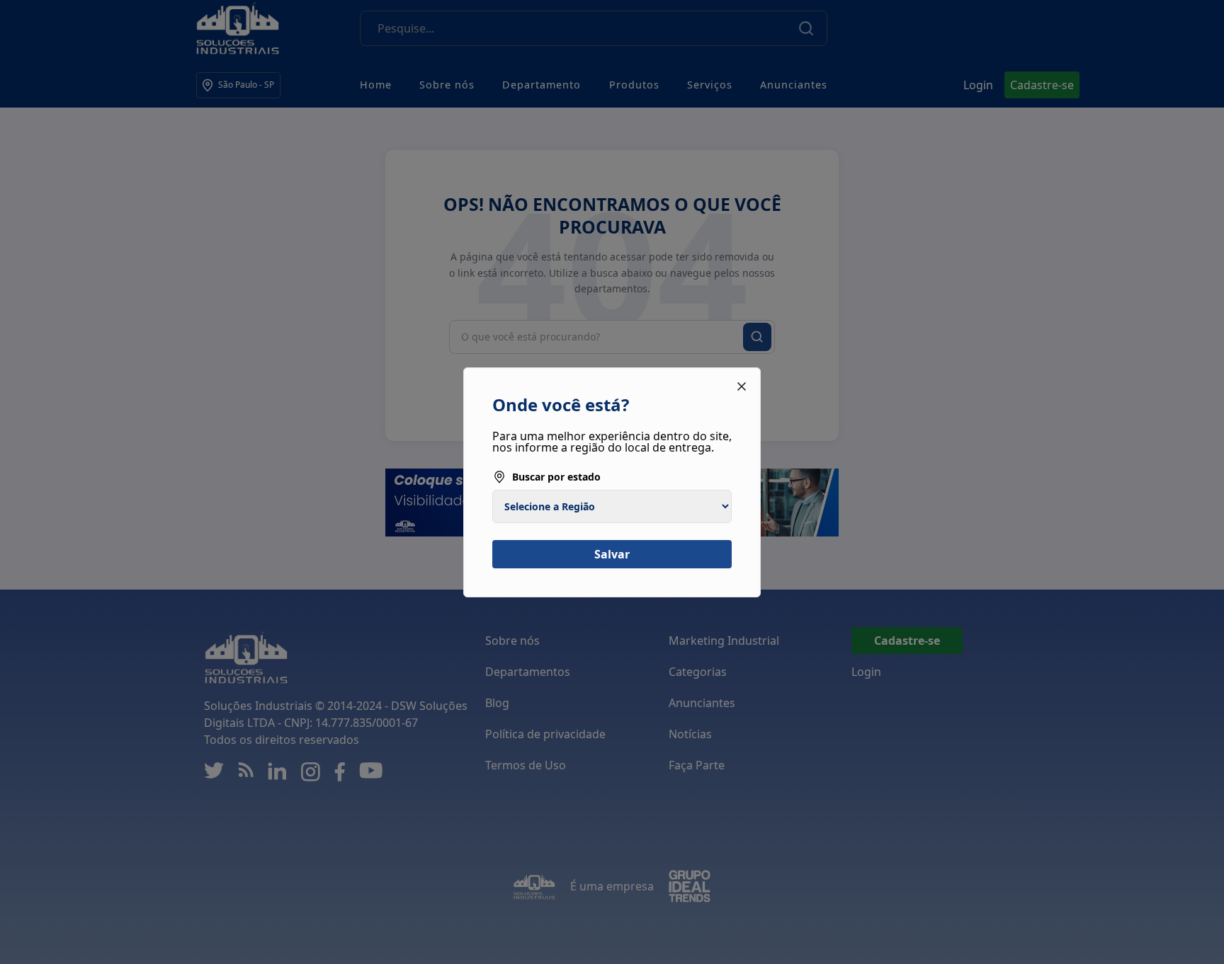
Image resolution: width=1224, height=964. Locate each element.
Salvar (612, 554)
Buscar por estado (556, 476)
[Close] (742, 386)
